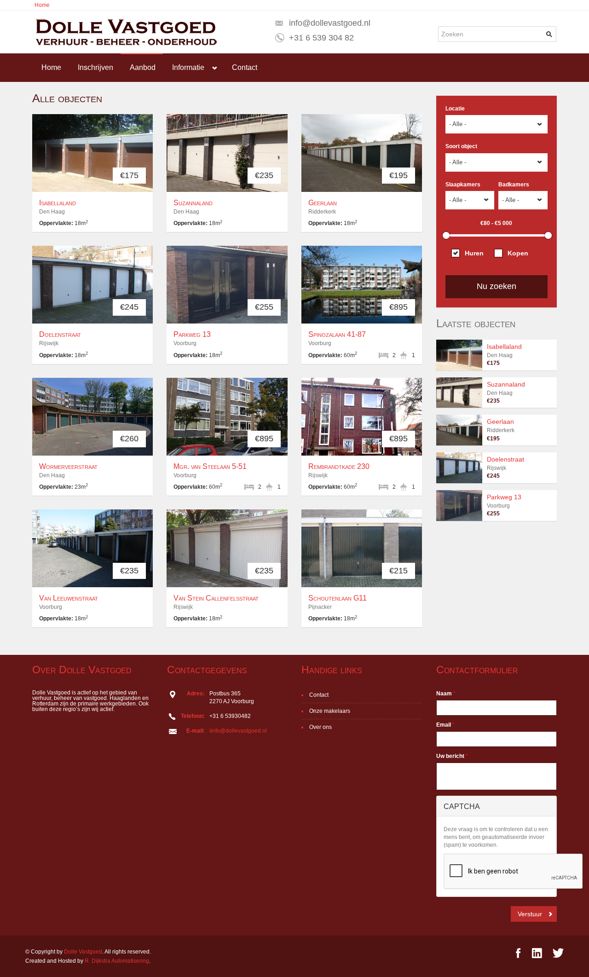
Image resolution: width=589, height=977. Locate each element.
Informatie (188, 67)
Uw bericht (452, 756)
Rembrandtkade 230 (339, 466)
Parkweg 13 (192, 334)
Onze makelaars (329, 711)
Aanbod (143, 67)
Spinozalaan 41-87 (337, 334)
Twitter (558, 953)
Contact (244, 67)
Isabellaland (57, 203)
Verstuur (530, 914)
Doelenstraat (60, 334)
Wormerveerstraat (68, 466)
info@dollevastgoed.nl (329, 23)
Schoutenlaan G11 (337, 598)
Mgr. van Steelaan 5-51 (210, 466)
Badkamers (513, 184)
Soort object (461, 146)
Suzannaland (193, 203)
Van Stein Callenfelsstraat (216, 598)
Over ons (320, 727)
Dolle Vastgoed (83, 951)
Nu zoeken (496, 286)
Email (445, 725)
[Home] (125, 32)
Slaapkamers (462, 184)
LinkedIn (536, 953)
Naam (446, 693)
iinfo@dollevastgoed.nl (238, 731)
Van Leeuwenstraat (68, 598)
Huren (474, 253)
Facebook (518, 953)
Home (42, 5)
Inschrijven (95, 67)
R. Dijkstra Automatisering (117, 961)
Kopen (518, 253)
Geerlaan (322, 203)
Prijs (479, 222)
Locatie (455, 108)
